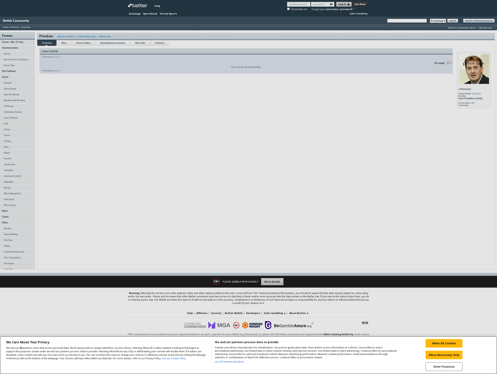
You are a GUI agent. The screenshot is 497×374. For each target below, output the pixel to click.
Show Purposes (444, 366)
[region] (248, 355)
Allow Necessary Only (444, 355)
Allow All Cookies (444, 343)
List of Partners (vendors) (229, 361)
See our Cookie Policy (174, 358)
